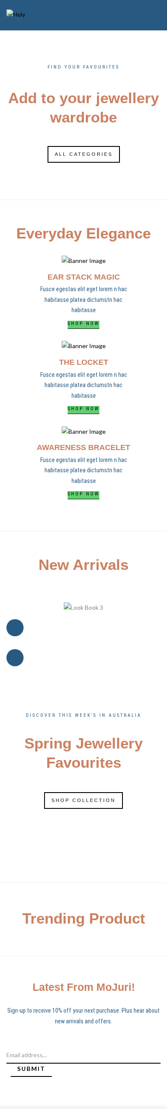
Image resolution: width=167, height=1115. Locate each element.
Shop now (83, 323)
